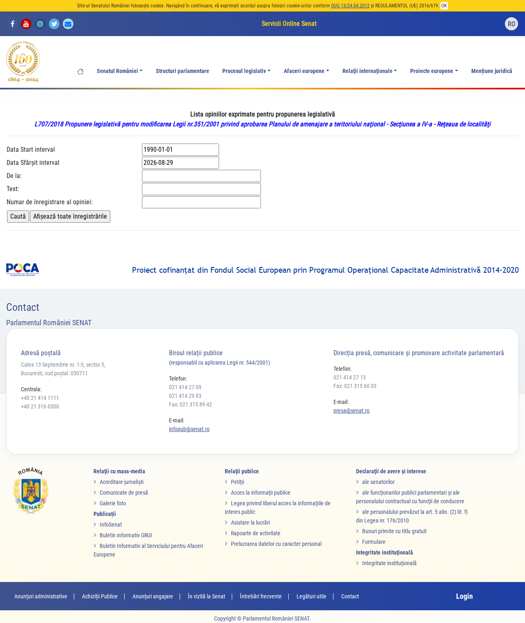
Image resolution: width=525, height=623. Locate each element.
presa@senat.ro (351, 410)
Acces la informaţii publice (260, 492)
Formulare (374, 542)
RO (512, 24)
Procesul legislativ (244, 71)
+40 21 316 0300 (40, 406)
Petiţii (237, 482)
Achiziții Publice (100, 596)
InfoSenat (111, 524)
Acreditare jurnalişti (122, 482)
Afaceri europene (304, 71)
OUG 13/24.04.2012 (350, 6)
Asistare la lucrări (250, 522)
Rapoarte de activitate (256, 533)
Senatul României (117, 71)
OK (444, 6)
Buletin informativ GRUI (126, 535)
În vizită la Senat (206, 596)
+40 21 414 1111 (40, 398)
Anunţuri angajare (152, 596)
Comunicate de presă (124, 492)
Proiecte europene (431, 71)
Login (464, 596)
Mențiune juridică (491, 71)
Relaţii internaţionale (367, 71)
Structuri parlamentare (182, 71)
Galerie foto (113, 503)
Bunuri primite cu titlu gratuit (394, 531)
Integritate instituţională (389, 563)
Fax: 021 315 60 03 (355, 386)
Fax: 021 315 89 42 (190, 404)
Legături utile (311, 596)
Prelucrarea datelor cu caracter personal (276, 544)
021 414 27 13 (349, 377)
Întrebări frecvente (261, 596)
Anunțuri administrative (40, 596)
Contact (350, 596)
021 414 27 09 (185, 387)
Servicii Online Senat (289, 23)
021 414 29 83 (185, 396)
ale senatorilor (378, 482)
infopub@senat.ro (189, 429)
